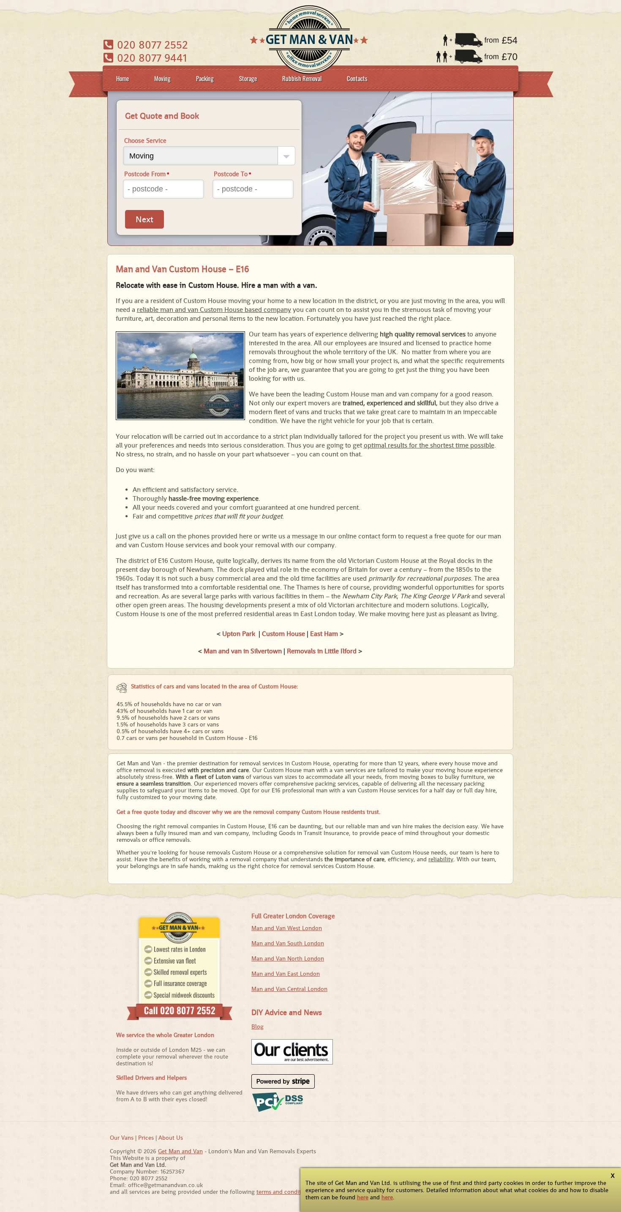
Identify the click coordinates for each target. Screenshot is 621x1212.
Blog (257, 1026)
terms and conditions (284, 1191)
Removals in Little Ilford (322, 651)
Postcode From (146, 173)
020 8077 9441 (150, 57)
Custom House (283, 634)
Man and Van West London (286, 928)
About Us (170, 1137)
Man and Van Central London (289, 988)
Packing (205, 78)
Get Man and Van (180, 1151)
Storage (248, 78)
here (362, 1197)
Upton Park (238, 634)
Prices (146, 1137)
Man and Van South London (287, 943)
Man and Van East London (285, 973)
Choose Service (145, 140)
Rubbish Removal (301, 78)
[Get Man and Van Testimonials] (292, 1062)
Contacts (357, 78)
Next (144, 219)
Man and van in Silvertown (243, 651)
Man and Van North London (287, 958)
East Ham (324, 634)
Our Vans (121, 1137)
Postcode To (232, 173)
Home (122, 78)
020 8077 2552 (151, 44)
